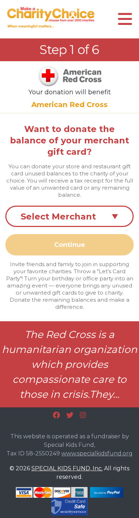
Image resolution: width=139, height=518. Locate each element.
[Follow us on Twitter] (70, 415)
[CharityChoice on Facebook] (56, 415)
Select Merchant (69, 216)
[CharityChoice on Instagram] (83, 415)
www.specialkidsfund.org (97, 453)
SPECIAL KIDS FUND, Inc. (67, 468)
